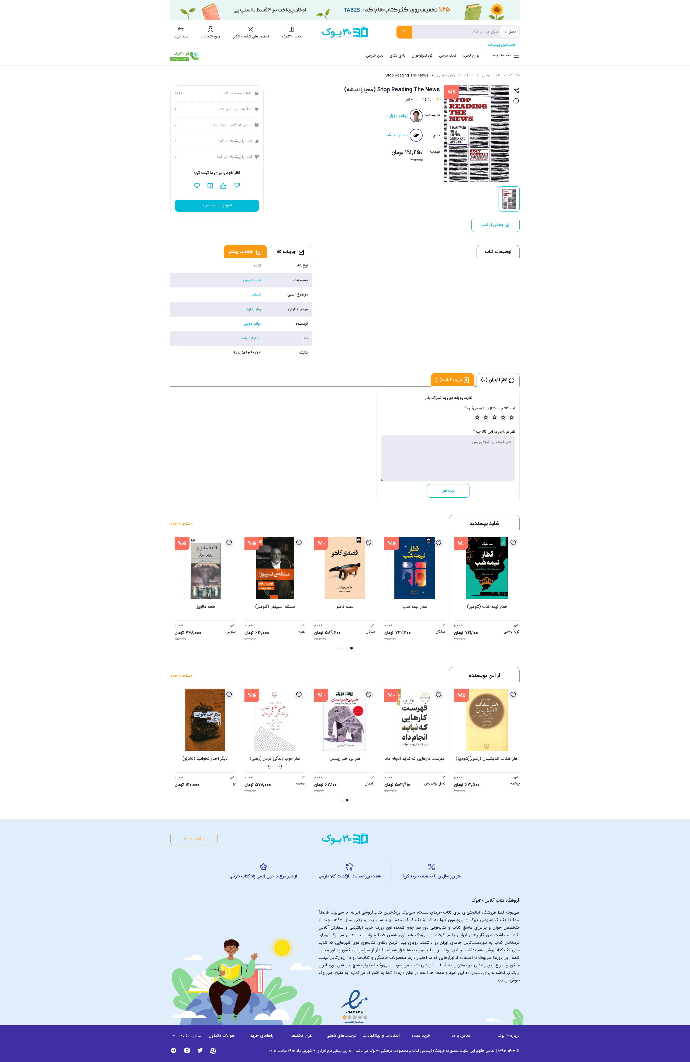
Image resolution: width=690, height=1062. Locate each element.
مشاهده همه (181, 524)
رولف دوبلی (398, 116)
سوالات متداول (222, 1035)
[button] (177, 593)
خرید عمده (421, 1035)
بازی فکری (397, 56)
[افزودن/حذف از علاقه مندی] (513, 543)
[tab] (290, 251)
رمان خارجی (446, 75)
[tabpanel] (241, 309)
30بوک (514, 75)
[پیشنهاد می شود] (223, 186)
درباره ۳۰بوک (509, 1035)
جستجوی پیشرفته (501, 45)
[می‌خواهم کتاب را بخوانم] (210, 186)
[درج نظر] (516, 101)
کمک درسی (447, 56)
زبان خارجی (374, 56)
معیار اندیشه (397, 135)
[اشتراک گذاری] (516, 90)
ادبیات (468, 75)
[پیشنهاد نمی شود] (236, 186)
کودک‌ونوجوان (422, 56)
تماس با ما (460, 1035)
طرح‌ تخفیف (301, 1035)
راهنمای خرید (261, 1035)
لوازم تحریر (471, 56)
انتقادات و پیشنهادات (381, 1035)
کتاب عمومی (491, 75)
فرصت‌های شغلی (341, 1035)
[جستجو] (404, 32)
